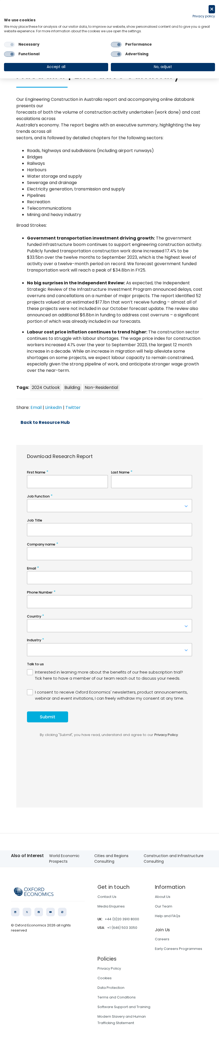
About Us (162, 896)
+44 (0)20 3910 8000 (122, 919)
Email (36, 407)
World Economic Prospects (64, 858)
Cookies (104, 978)
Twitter (73, 407)
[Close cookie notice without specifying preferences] (212, 9)
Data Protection (110, 987)
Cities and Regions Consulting (111, 858)
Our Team (163, 906)
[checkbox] (9, 44)
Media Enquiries (111, 906)
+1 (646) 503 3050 (122, 927)
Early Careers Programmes (178, 948)
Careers (162, 939)
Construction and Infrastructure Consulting (174, 858)
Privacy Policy (109, 968)
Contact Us (106, 896)
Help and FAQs (167, 916)
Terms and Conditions (116, 997)
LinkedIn (53, 407)
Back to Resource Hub (45, 422)
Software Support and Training (123, 1007)
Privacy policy (204, 16)
